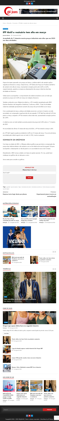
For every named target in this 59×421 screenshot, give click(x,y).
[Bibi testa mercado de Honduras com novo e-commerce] (36, 386)
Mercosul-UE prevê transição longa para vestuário (29, 219)
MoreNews (43, 419)
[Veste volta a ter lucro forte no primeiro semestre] (50, 386)
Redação (5, 222)
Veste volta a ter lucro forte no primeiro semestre (34, 260)
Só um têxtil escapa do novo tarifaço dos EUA (47, 219)
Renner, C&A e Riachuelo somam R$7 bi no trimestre (7, 368)
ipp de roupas (6, 189)
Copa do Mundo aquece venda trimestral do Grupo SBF (7, 349)
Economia (5, 29)
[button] (3, 18)
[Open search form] (57, 18)
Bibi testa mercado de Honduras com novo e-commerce (7, 260)
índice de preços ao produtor (49, 187)
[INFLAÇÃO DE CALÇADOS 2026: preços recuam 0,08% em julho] (9, 386)
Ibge (20, 187)
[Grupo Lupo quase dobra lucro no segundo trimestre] (29, 317)
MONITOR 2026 (7, 390)
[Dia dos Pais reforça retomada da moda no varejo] (11, 211)
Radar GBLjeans (7, 301)
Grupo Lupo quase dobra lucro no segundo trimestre (21, 326)
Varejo (5, 322)
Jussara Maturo (6, 35)
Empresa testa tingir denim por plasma (15, 193)
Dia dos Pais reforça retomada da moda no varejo (11, 219)
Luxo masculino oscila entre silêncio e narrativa (20, 299)
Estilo (5, 296)
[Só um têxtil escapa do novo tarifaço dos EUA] (47, 211)
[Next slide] (55, 252)
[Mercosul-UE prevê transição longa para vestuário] (29, 211)
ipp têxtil (8, 187)
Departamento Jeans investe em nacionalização (46, 194)
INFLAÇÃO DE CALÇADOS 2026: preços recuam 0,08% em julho (8, 396)
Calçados (34, 390)
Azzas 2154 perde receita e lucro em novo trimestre (7, 359)
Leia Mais (7, 334)
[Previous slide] (53, 252)
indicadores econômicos (37, 187)
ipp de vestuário (14, 187)
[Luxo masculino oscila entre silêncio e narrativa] (29, 287)
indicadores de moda (26, 187)
